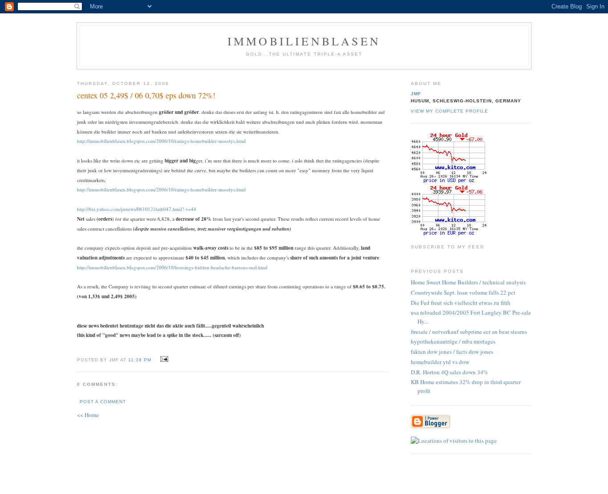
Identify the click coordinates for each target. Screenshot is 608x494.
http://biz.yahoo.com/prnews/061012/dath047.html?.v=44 (136, 209)
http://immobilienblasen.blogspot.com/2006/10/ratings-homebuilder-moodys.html (161, 141)
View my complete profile (449, 111)
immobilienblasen (304, 41)
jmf (416, 93)
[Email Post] (162, 359)
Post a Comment (103, 401)
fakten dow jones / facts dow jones (452, 352)
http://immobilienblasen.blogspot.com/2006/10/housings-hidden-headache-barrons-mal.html (172, 267)
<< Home (88, 415)
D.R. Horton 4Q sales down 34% (449, 372)
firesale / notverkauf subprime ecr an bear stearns (469, 332)
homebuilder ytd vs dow (440, 362)
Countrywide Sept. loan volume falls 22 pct (463, 292)
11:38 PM (139, 359)
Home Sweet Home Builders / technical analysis (468, 282)
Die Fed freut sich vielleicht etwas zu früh (461, 303)
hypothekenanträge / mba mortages (453, 341)
